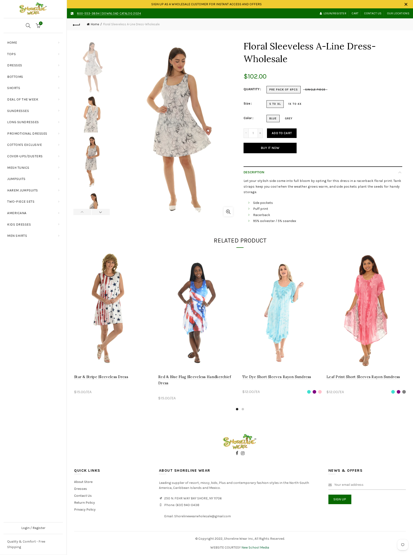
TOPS (35, 52)
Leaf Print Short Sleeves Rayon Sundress (363, 377)
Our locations (398, 13)
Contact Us (83, 496)
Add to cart (282, 133)
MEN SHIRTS (17, 236)
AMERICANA (17, 213)
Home (12, 43)
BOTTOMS (15, 77)
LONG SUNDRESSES (23, 122)
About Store (83, 482)
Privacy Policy (85, 509)
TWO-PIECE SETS (20, 202)
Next (101, 212)
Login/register (335, 13)
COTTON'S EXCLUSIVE (24, 145)
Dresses (80, 489)
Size (247, 104)
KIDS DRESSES (19, 224)
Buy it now (270, 148)
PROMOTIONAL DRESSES (27, 134)
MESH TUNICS (18, 168)
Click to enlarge (228, 211)
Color (248, 118)
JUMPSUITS (16, 179)
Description (254, 172)
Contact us (373, 13)
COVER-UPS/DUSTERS (25, 156)
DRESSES (14, 65)
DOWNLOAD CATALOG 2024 (121, 13)
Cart (355, 13)
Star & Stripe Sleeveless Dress (101, 377)
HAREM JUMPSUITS (22, 190)
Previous (82, 212)
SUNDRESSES (18, 111)
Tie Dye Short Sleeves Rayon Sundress (276, 377)
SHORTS (13, 88)
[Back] (76, 24)
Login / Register (33, 528)
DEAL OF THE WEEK (22, 99)
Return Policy (84, 503)
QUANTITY (252, 89)
